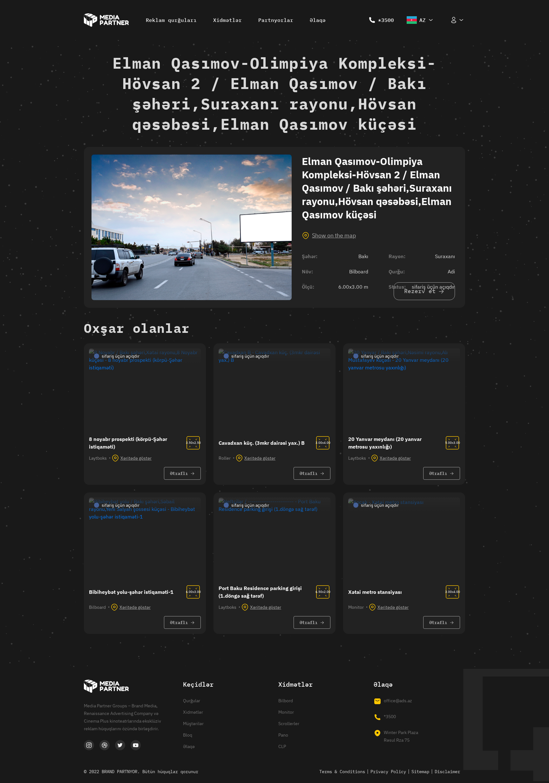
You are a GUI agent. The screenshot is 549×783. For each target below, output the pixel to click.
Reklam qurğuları (171, 20)
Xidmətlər (227, 20)
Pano (283, 735)
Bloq (187, 735)
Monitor (286, 712)
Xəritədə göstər (136, 458)
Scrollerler (288, 723)
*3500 (386, 20)
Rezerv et (420, 291)
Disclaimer (447, 771)
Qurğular (191, 701)
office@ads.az (398, 701)
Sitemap (420, 771)
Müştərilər (193, 723)
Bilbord (285, 701)
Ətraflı (179, 473)
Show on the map (334, 235)
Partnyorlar (275, 20)
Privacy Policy (388, 771)
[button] (457, 20)
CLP (282, 746)
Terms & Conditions (342, 771)
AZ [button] (422, 20)
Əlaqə (318, 20)
